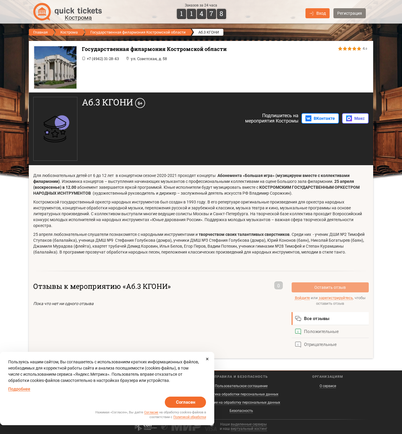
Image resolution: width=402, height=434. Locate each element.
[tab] (330, 318)
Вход (321, 13)
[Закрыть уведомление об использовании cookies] (207, 358)
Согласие (151, 412)
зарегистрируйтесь (336, 298)
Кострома (69, 32)
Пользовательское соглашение (241, 386)
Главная (40, 32)
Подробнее (19, 389)
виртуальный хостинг (249, 429)
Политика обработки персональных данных (241, 394)
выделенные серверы (249, 424)
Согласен (185, 402)
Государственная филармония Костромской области (138, 32)
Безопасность (241, 411)
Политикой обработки (189, 417)
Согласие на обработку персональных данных (241, 402)
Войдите (302, 298)
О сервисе (328, 386)
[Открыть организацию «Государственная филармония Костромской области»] (53, 67)
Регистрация (349, 13)
